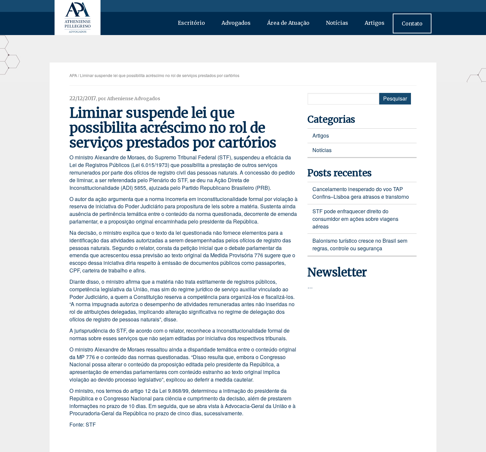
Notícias (337, 23)
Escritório (191, 23)
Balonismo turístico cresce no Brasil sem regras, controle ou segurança (359, 244)
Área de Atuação (288, 23)
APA (73, 75)
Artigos (375, 23)
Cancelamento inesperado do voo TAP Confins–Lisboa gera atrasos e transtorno (360, 192)
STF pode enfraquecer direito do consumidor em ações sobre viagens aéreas (355, 218)
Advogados (236, 23)
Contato (412, 23)
